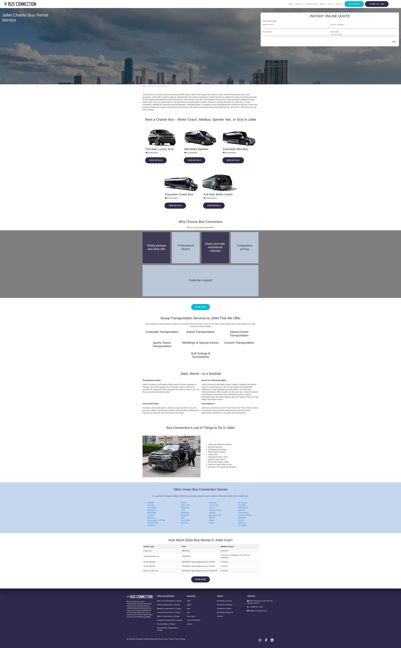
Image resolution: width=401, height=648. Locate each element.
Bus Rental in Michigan (224, 605)
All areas (220, 616)
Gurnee (241, 520)
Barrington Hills (215, 515)
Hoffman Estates (244, 515)
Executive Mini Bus (235, 149)
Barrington (185, 515)
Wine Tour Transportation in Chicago (169, 601)
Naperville (185, 508)
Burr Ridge (185, 513)
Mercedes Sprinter (196, 149)
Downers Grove (215, 510)
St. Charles (242, 525)
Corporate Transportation (161, 331)
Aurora (211, 508)
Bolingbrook (243, 508)
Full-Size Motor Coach (218, 194)
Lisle (183, 510)
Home (290, 4)
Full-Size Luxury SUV (160, 149)
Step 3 (275, 21)
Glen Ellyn (151, 518)
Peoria (211, 523)
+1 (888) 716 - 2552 (376, 4)
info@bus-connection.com (258, 611)
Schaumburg (243, 513)
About (189, 605)
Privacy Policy (163, 639)
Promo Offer (312, 4)
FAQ (188, 612)
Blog (188, 608)
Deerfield (241, 505)
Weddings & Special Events (200, 342)
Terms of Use (173, 639)
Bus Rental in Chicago (224, 601)
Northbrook (242, 503)
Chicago (150, 503)
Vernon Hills (185, 505)
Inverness (151, 515)
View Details (155, 160)
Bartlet (211, 518)
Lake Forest (213, 505)
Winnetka (212, 503)
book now (200, 307)
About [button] (338, 4)
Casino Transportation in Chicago (168, 605)
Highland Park (153, 523)
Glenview (151, 505)
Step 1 (264, 21)
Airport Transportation (200, 331)
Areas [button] (322, 4)
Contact (189, 624)
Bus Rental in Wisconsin (225, 612)
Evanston (184, 523)
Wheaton (241, 510)
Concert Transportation (239, 342)
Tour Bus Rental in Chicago (166, 624)
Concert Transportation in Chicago (168, 612)
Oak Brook (151, 510)
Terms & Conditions (193, 620)
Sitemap (182, 639)
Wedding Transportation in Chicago (169, 608)
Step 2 (270, 21)
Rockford (241, 523)
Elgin (183, 518)
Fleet (188, 601)
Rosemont (151, 525)
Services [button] (299, 4)
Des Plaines (185, 520)
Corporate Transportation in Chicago (169, 620)
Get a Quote (354, 4)
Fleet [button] (330, 4)
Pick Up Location (337, 24)
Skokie (183, 503)
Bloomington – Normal (156, 520)
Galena (211, 520)
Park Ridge (151, 508)
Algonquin (242, 518)
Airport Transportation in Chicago (168, 616)
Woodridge (151, 513)
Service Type (268, 24)
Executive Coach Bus (179, 194)
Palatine (212, 513)
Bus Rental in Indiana (224, 608)
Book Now (200, 579)
